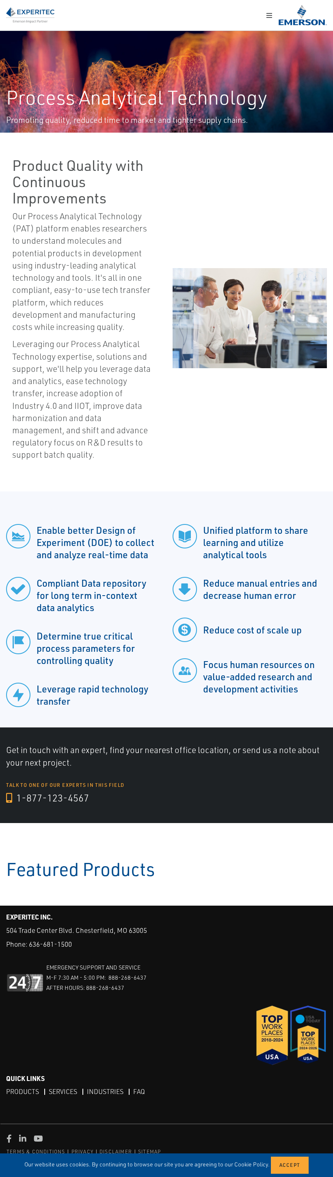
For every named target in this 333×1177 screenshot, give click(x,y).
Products (22, 1091)
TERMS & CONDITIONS (35, 1152)
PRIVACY (82, 1152)
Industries (105, 1091)
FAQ (139, 1091)
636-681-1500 (50, 944)
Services (63, 1091)
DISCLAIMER (115, 1152)
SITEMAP (149, 1152)
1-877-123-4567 (51, 798)
